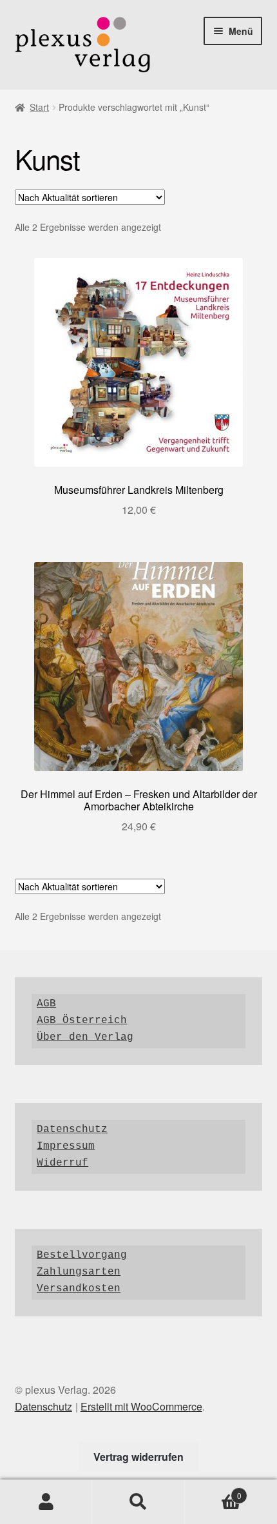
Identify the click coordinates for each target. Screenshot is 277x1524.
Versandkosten (78, 1288)
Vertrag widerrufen (138, 1456)
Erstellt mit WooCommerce (141, 1406)
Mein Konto (46, 1502)
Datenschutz (72, 1129)
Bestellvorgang (82, 1255)
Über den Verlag (85, 1037)
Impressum (66, 1146)
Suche (138, 1502)
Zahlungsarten (78, 1272)
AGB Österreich (82, 1020)
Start (39, 107)
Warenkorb (213, 1491)
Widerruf (62, 1163)
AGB (46, 1004)
